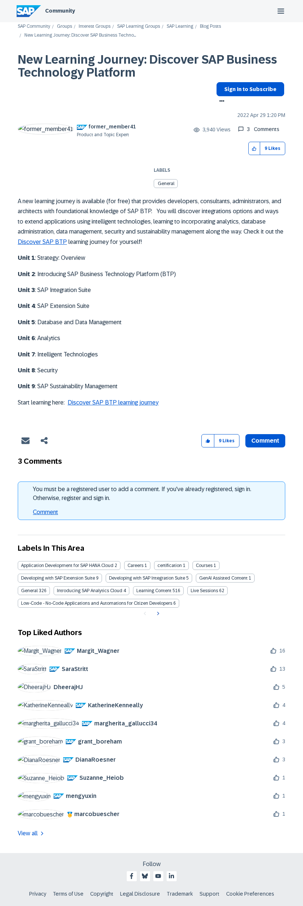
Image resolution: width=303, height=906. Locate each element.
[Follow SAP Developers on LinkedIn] (171, 876)
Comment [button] (265, 440)
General (166, 183)
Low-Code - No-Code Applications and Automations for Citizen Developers (96, 603)
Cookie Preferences (250, 894)
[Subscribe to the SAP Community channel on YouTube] (158, 876)
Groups (64, 26)
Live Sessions (204, 590)
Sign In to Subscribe (250, 89)
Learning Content (153, 590)
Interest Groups (94, 26)
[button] (254, 148)
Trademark (180, 894)
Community (60, 11)
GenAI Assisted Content (223, 578)
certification (169, 565)
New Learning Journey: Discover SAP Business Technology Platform (147, 66)
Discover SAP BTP (42, 242)
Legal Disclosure (140, 894)
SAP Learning (180, 26)
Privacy (37, 894)
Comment (45, 512)
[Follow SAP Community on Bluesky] (145, 876)
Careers (135, 565)
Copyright (101, 894)
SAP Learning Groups (138, 26)
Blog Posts (210, 26)
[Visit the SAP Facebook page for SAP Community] (132, 876)
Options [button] (220, 101)
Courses (204, 565)
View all (28, 833)
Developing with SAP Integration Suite (147, 578)
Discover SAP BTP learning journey (113, 402)
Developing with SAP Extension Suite (58, 578)
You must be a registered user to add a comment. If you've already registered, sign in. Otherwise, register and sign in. (142, 493)
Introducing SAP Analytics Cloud (89, 590)
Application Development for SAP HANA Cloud (67, 565)
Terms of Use (68, 894)
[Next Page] (157, 614)
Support (209, 894)
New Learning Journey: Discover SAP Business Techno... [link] (80, 35)
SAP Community (34, 26)
